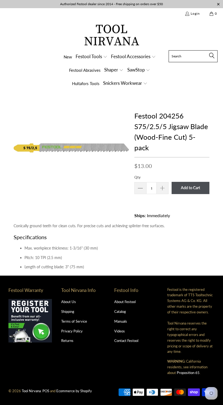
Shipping (67, 311)
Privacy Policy (72, 331)
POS (45, 391)
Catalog (120, 311)
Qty (137, 177)
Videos (119, 331)
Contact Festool (126, 340)
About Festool (125, 302)
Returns (67, 340)
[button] (91, 57)
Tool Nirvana (31, 391)
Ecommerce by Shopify (74, 391)
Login (195, 13)
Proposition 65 (188, 372)
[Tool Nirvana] (112, 36)
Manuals (120, 321)
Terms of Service (74, 321)
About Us (68, 302)
